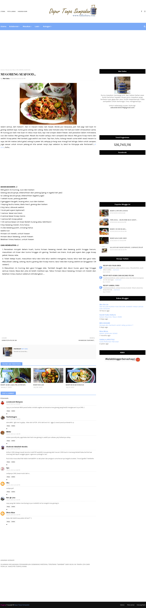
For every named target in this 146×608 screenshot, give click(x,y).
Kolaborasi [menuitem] (13, 26)
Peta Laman (11, 11)
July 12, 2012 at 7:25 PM (13, 500)
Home (2, 70)
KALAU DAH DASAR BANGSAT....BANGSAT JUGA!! (126, 247)
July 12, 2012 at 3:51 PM (13, 449)
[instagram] (144, 11)
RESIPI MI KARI (38, 385)
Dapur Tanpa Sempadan (21, 605)
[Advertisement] (73, 50)
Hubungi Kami (22, 11)
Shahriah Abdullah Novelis (16, 447)
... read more (115, 270)
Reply (8, 411)
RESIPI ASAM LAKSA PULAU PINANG (13, 385)
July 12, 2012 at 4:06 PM (13, 470)
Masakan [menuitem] (26, 26)
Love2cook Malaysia (14, 402)
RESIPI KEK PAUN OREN (118, 238)
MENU (8, 432)
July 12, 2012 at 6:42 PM (13, 485)
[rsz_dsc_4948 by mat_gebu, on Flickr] (48, 124)
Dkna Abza (10, 513)
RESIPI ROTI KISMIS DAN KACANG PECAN (118, 275)
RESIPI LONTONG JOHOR (119, 211)
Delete (13, 411)
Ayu (7, 468)
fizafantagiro (11, 417)
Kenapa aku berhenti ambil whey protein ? (116, 325)
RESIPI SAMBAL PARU (111, 285)
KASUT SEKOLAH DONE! (108, 333)
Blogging (3, 605)
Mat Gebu (6, 78)
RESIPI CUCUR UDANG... (118, 229)
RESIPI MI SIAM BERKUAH (75, 385)
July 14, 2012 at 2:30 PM (13, 515)
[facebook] (141, 11)
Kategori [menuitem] (47, 26)
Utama (3, 11)
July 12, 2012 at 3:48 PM (13, 434)
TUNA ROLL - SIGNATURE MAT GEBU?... (123, 220)
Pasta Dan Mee (10, 70)
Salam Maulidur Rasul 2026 (110, 317)
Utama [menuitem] (3, 26)
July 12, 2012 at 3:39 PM (13, 419)
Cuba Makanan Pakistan (109, 342)
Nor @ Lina (10, 498)
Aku (7, 483)
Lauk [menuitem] (37, 26)
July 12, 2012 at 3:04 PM (13, 404)
